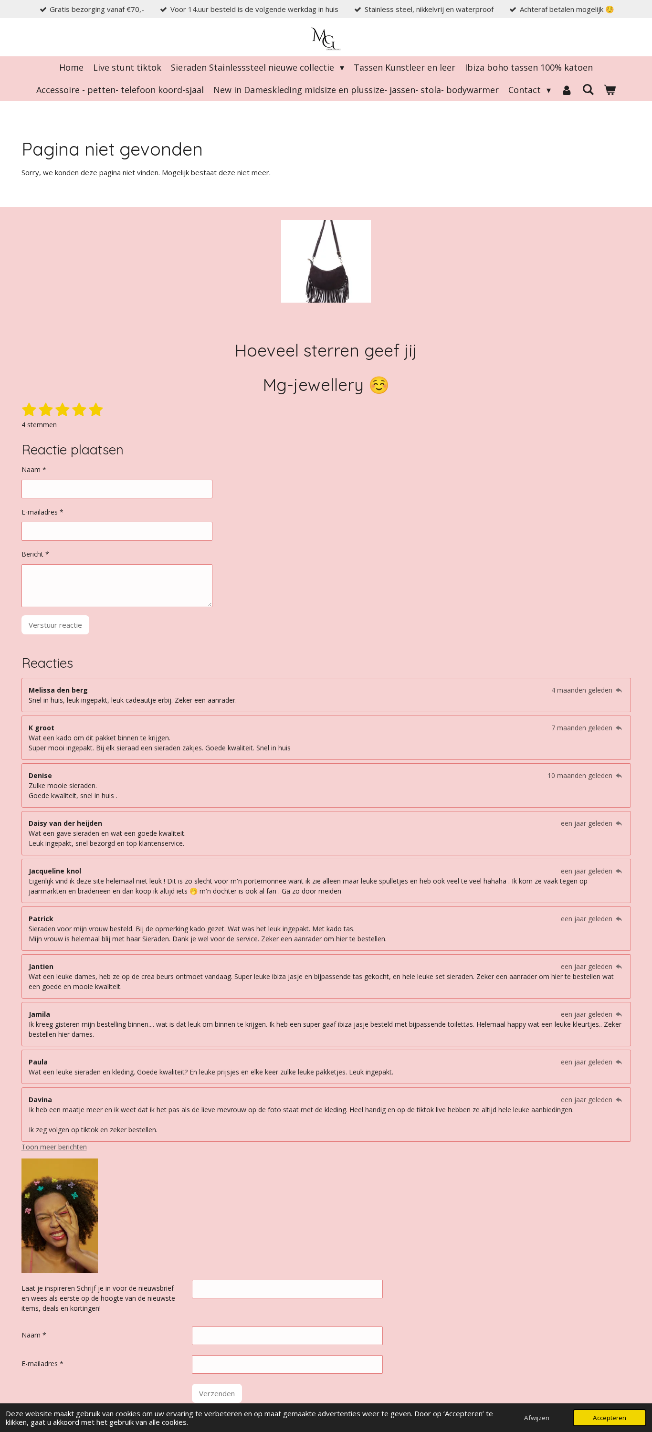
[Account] (566, 90)
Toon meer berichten (54, 1146)
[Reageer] (619, 690)
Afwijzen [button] (536, 1417)
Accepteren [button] (609, 1417)
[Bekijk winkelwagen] (609, 90)
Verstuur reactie (55, 625)
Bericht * (35, 553)
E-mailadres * (42, 511)
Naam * (33, 469)
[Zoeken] (588, 89)
